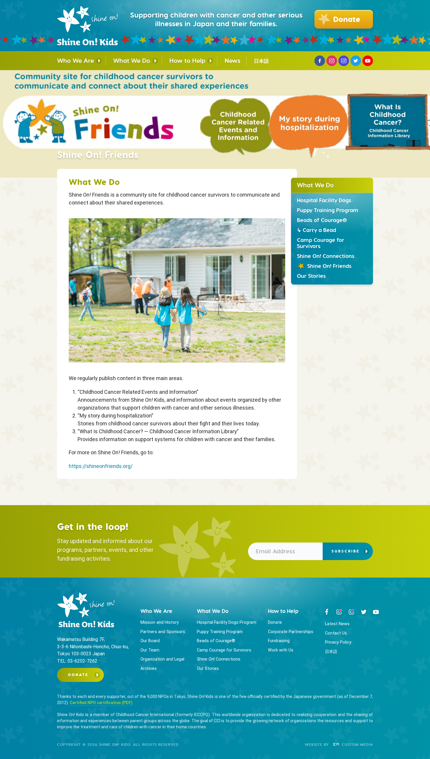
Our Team (149, 650)
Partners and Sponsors (162, 631)
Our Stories (311, 276)
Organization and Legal (162, 659)
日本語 (261, 61)
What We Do (131, 61)
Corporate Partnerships (290, 631)
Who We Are (75, 61)
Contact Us (336, 633)
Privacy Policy (338, 642)
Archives (148, 668)
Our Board (150, 640)
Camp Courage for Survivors (320, 243)
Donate (78, 674)
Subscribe (345, 551)
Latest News (337, 623)
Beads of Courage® (322, 220)
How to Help (187, 61)
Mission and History (159, 622)
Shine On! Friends (329, 266)
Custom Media (356, 744)
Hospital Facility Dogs (324, 200)
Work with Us (280, 650)
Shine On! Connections (326, 256)
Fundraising (279, 640)
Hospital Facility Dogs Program (226, 622)
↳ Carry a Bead (316, 230)
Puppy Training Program (327, 210)
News (232, 61)
